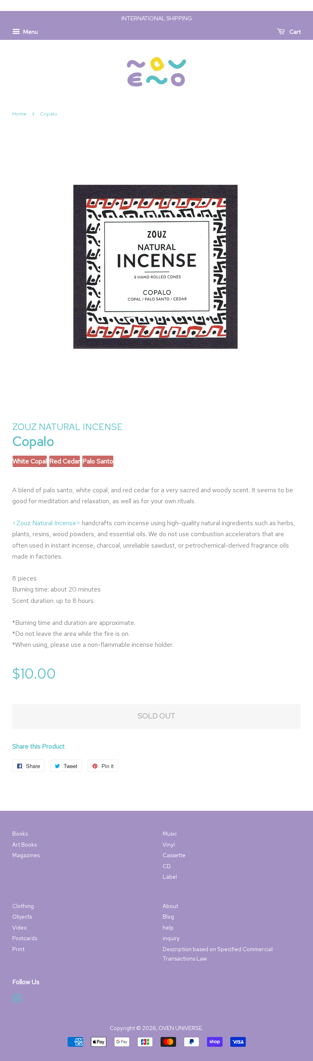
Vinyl (169, 844)
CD (167, 866)
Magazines (26, 855)
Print (18, 949)
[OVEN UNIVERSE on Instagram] (16, 1000)
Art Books (24, 844)
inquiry (171, 938)
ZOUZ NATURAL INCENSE (67, 427)
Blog (168, 916)
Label (170, 876)
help (168, 927)
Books (20, 833)
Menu (30, 31)
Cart (294, 31)
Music (170, 833)
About (170, 906)
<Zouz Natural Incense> (46, 523)
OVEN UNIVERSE (180, 1028)
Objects (22, 916)
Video (19, 927)
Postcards (24, 938)
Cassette (174, 855)
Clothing (23, 906)
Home (19, 114)
